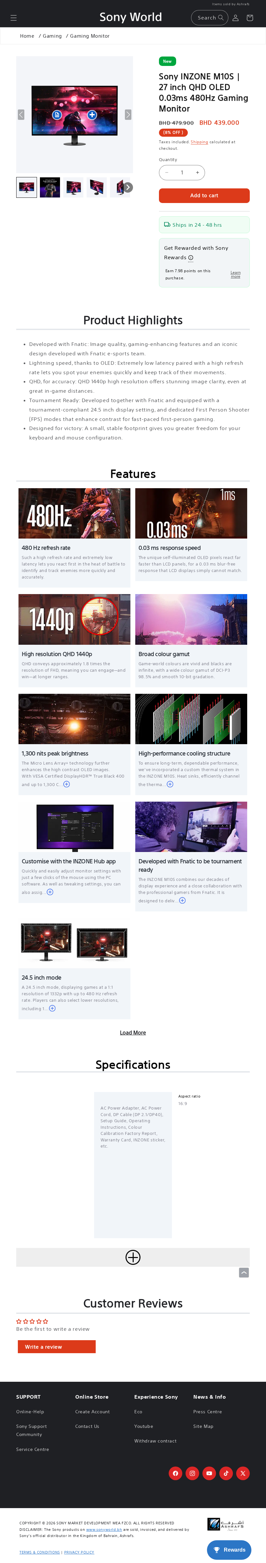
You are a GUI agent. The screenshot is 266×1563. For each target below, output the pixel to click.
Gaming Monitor (89, 36)
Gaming (52, 36)
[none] (26, 187)
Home (27, 36)
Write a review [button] (43, 1346)
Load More (133, 1032)
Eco (138, 1412)
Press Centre (207, 1412)
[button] (13, 18)
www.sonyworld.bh (104, 1529)
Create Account (92, 1412)
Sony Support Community (31, 1430)
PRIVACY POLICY (79, 1552)
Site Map (203, 1426)
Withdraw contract (155, 1441)
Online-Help (30, 1412)
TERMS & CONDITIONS (39, 1552)
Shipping (199, 142)
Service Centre (32, 1449)
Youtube (143, 1426)
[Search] (221, 17)
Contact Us (87, 1426)
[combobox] (209, 17)
